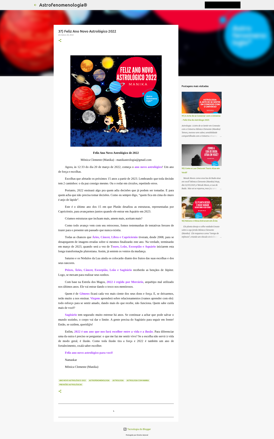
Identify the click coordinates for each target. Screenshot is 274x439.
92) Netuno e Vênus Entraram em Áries (199, 221)
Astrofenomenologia (99, 380)
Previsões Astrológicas (70, 384)
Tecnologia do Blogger (139, 429)
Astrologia (118, 380)
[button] (60, 41)
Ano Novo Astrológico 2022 (72, 380)
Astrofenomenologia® (63, 4)
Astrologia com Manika (138, 380)
